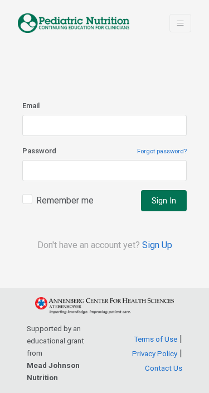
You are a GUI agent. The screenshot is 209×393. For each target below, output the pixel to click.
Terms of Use (155, 339)
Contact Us (163, 368)
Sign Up (157, 245)
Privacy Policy (154, 354)
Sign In (164, 200)
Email (31, 105)
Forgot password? (162, 151)
